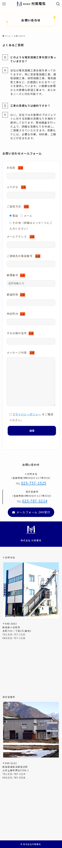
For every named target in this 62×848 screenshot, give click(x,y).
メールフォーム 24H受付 (32, 512)
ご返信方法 (17, 206)
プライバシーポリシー (26, 414)
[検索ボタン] (58, 4)
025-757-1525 (33, 482)
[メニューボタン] (4, 4)
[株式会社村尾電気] (31, 4)
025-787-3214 (34, 500)
